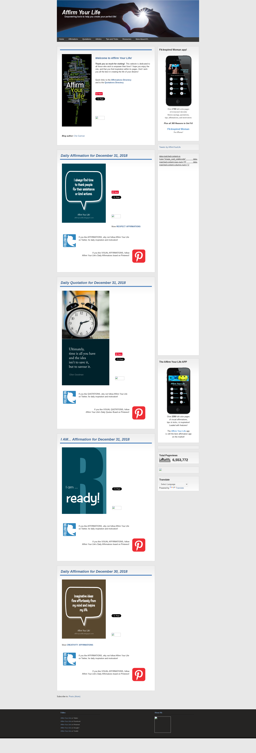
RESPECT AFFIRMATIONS (128, 226)
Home (61, 39)
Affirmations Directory (121, 80)
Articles (98, 39)
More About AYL (142, 39)
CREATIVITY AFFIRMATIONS (80, 645)
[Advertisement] (178, 265)
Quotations (86, 39)
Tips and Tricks (112, 39)
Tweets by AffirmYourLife (170, 147)
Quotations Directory (114, 82)
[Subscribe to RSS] (111, 706)
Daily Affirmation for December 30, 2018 (94, 571)
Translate (180, 488)
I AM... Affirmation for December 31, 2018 (95, 439)
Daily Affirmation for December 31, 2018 (94, 156)
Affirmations (73, 39)
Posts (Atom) (74, 696)
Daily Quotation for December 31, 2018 (93, 283)
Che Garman (79, 136)
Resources (127, 39)
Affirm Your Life (66, 718)
